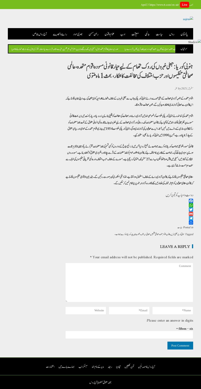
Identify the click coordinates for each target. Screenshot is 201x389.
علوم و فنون (109, 34)
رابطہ (110, 366)
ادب (122, 34)
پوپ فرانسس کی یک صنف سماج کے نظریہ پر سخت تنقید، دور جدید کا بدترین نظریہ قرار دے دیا (155, 48)
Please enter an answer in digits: (169, 320)
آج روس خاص (40, 34)
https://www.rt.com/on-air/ (168, 4)
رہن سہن (93, 34)
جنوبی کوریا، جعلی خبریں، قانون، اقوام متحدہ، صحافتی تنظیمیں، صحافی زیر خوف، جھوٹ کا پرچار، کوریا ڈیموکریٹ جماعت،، (149, 234)
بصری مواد (77, 34)
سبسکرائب (83, 366)
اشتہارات (50, 366)
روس (171, 34)
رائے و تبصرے (60, 34)
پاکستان (184, 34)
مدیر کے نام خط (98, 366)
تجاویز (118, 366)
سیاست (159, 34)
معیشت (135, 34)
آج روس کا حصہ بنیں (146, 366)
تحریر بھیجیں (129, 366)
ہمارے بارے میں (66, 366)
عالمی (147, 34)
